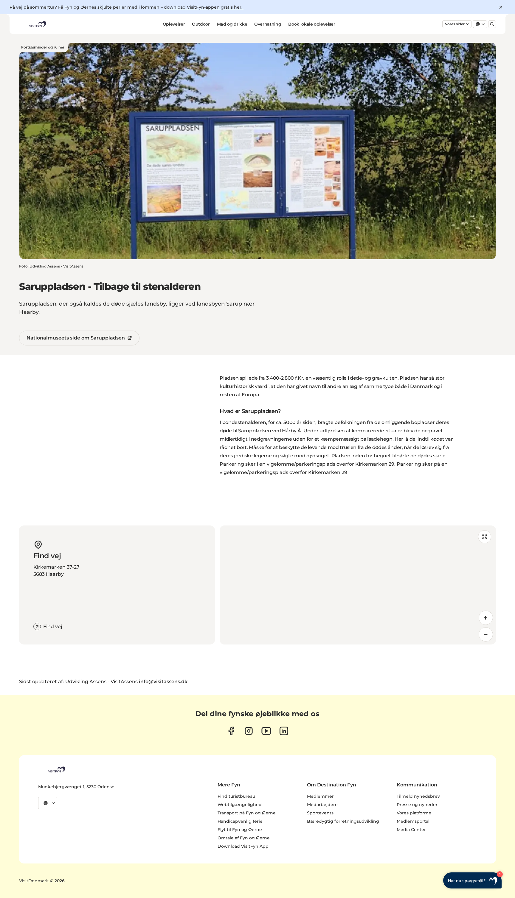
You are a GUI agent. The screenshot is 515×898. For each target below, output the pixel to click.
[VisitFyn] (56, 769)
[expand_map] (484, 536)
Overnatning (267, 24)
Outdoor (201, 24)
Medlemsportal (413, 821)
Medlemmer (320, 796)
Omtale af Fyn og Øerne (244, 838)
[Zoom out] (486, 634)
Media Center (411, 829)
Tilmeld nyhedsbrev (418, 796)
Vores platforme (414, 813)
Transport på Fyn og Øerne (247, 813)
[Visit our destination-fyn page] (284, 731)
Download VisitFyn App (243, 846)
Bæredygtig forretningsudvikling (343, 821)
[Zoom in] (486, 618)
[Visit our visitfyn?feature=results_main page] (266, 731)
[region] (358, 584)
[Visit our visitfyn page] (248, 731)
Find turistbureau (236, 796)
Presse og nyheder (417, 804)
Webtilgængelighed (240, 804)
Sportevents (320, 813)
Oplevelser (174, 24)
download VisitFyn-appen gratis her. (203, 7)
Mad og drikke (232, 24)
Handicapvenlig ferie (240, 821)
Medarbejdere (322, 804)
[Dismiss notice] (500, 7)
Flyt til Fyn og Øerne (240, 829)
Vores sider (455, 24)
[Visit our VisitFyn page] (231, 731)
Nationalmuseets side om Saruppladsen (76, 338)
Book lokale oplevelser (311, 24)
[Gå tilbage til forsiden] (37, 24)
